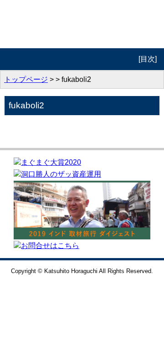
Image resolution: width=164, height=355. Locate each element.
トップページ (26, 79)
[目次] (147, 59)
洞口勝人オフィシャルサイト (82, 24)
